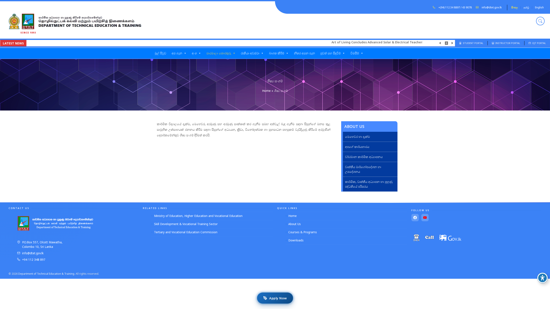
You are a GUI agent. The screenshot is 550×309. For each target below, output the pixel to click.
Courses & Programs (302, 232)
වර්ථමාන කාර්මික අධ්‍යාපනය (364, 157)
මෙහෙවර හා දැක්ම (357, 137)
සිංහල (514, 7)
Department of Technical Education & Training (46, 274)
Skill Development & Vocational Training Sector (186, 224)
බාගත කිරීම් (276, 53)
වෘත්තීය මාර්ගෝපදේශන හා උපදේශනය (363, 169)
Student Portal (472, 43)
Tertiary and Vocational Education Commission (185, 232)
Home (266, 91)
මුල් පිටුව (160, 53)
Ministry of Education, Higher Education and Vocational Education (198, 216)
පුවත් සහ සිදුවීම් (330, 53)
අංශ (194, 53)
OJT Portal (538, 43)
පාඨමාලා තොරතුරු (218, 53)
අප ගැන (177, 53)
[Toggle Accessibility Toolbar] (542, 278)
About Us (294, 224)
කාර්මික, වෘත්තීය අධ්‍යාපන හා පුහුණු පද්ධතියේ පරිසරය (369, 184)
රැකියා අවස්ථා (250, 53)
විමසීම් (354, 53)
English (539, 7)
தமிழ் (526, 7)
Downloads (296, 240)
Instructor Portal (507, 43)
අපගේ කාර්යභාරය (357, 147)
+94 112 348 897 (33, 260)
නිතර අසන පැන (304, 53)
